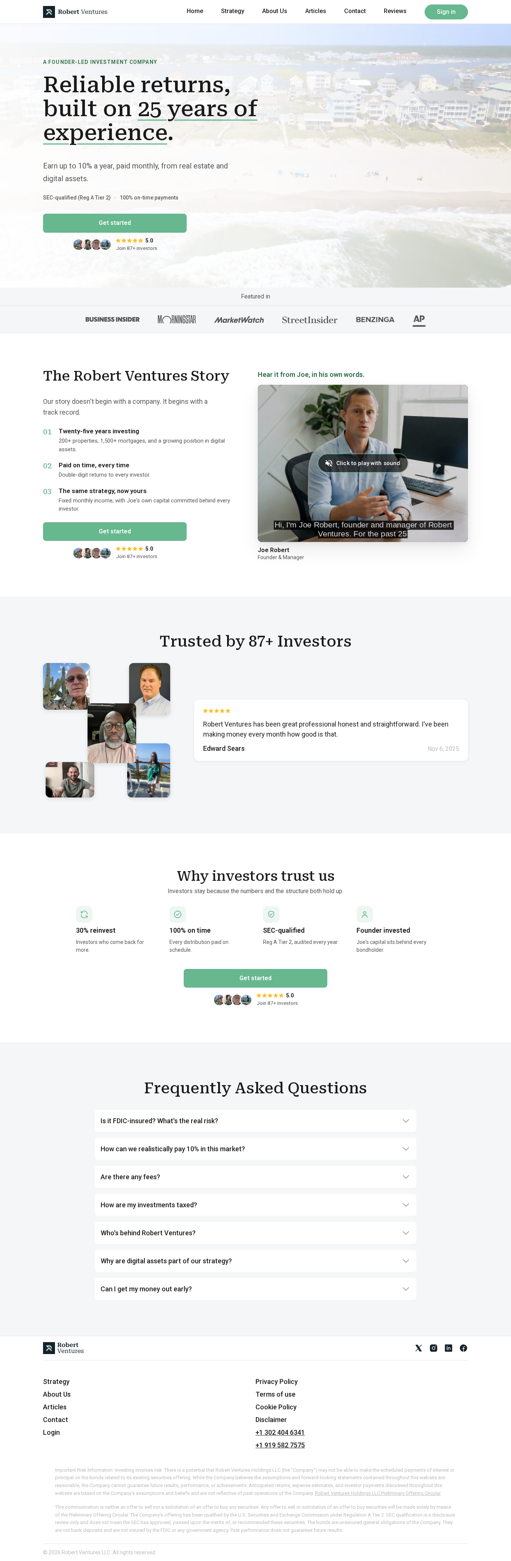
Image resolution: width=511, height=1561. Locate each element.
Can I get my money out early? (146, 1289)
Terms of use (276, 1394)
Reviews (395, 11)
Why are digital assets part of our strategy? (166, 1261)
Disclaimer (271, 1419)
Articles (315, 11)
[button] (363, 463)
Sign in (446, 11)
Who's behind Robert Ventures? (148, 1233)
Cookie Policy (276, 1407)
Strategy (232, 11)
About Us (274, 11)
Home (195, 11)
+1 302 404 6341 (280, 1432)
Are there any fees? (130, 1177)
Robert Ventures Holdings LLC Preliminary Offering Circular (378, 1493)
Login (51, 1432)
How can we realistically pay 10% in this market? (173, 1149)
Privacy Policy (277, 1381)
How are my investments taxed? (149, 1205)
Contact (355, 11)
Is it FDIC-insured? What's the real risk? (159, 1121)
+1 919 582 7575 (280, 1445)
